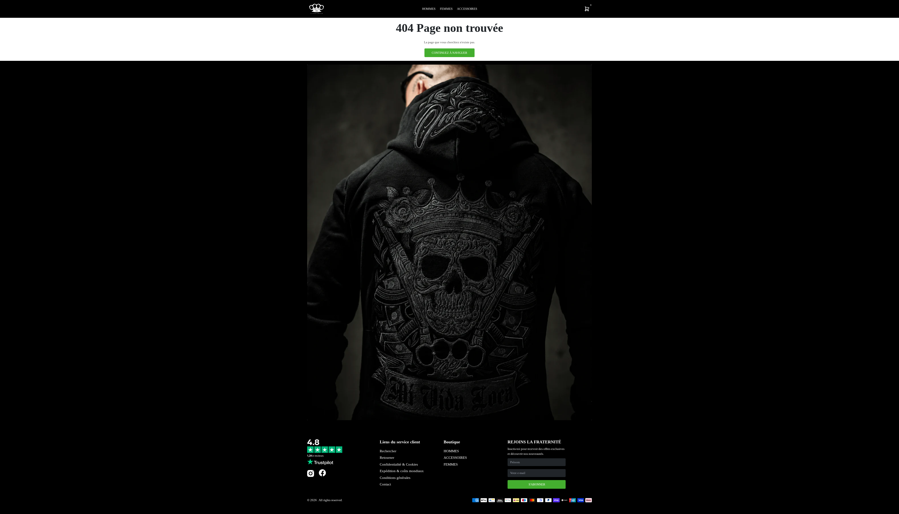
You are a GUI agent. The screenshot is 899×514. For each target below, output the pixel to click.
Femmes (446, 9)
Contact (385, 484)
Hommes (428, 9)
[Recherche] (556, 9)
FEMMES (451, 464)
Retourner (387, 457)
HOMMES (451, 451)
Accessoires (467, 9)
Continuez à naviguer (449, 53)
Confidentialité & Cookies (399, 464)
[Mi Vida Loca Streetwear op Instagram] (310, 476)
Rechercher (388, 451)
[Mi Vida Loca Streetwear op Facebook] (322, 472)
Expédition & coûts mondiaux (402, 471)
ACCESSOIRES (455, 457)
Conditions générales (395, 478)
